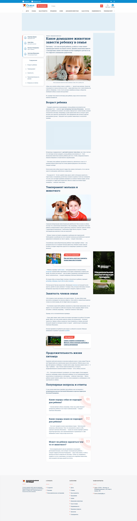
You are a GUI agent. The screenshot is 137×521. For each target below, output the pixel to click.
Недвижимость (96, 11)
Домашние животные (72, 11)
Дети (27, 11)
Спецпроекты (74, 514)
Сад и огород (85, 11)
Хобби (61, 11)
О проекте (50, 487)
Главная (48, 35)
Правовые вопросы (109, 11)
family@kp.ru (101, 493)
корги (59, 281)
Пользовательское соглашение (55, 493)
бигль (63, 281)
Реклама (49, 490)
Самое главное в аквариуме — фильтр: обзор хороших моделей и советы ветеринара (76, 342)
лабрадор (54, 281)
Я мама (34, 11)
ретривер (48, 281)
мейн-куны (61, 269)
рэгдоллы (49, 271)
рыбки (67, 330)
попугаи (75, 285)
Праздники (53, 11)
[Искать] (101, 6)
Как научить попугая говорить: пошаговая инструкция (75, 259)
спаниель (70, 281)
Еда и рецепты (43, 11)
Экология (73, 511)
